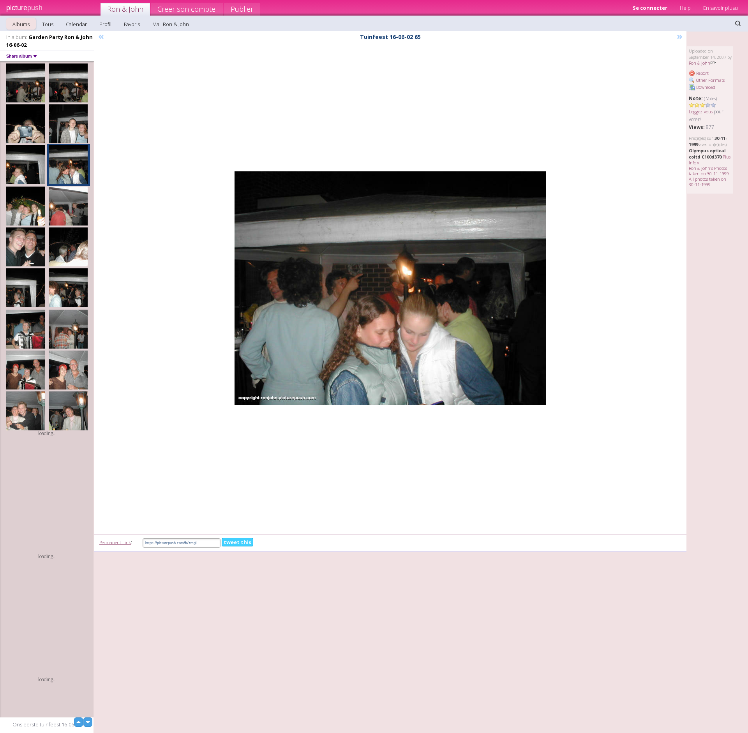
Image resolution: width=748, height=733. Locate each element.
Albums (21, 24)
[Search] (738, 23)
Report (702, 73)
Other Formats (710, 80)
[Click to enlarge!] (390, 288)
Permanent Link (115, 542)
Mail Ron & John (170, 24)
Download (705, 87)
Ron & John (125, 9)
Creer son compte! (187, 9)
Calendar (76, 24)
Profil (105, 24)
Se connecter (650, 7)
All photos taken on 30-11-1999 (707, 181)
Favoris (132, 24)
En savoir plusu (720, 7)
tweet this (237, 542)
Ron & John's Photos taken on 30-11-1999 (709, 170)
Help (685, 7)
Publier (242, 9)
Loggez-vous (701, 112)
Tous (47, 24)
